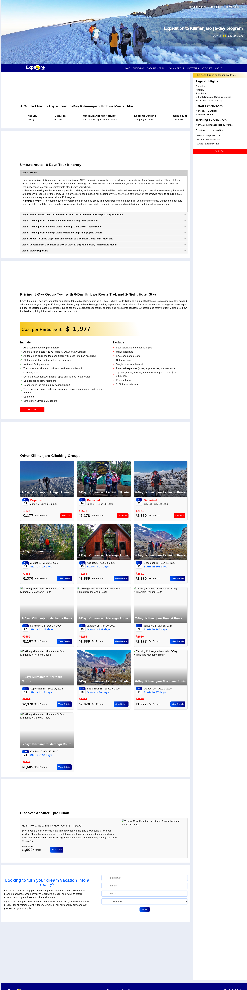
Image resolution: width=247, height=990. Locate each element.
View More (56, 850)
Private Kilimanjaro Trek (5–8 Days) (216, 124)
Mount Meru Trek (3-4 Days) (210, 100)
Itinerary (200, 89)
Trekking (216, 7)
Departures (233, 7)
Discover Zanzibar (207, 111)
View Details (64, 578)
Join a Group (177, 68)
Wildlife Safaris (205, 114)
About (219, 68)
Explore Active (198, 7)
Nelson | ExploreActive (208, 135)
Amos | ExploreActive (208, 143)
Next (144, 909)
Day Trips (193, 68)
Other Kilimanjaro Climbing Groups (213, 97)
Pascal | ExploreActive (208, 139)
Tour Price (201, 93)
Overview (201, 86)
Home (127, 68)
